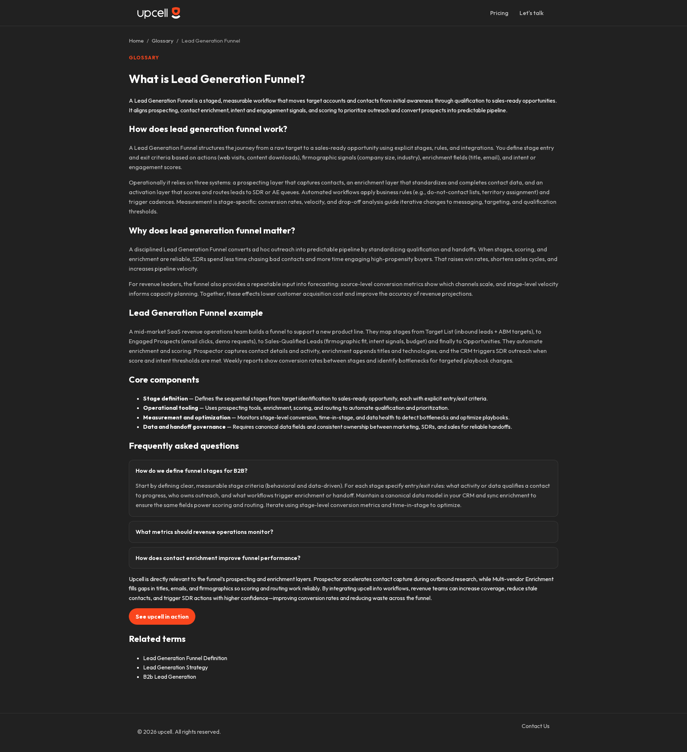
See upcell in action (162, 616)
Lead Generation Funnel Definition (185, 658)
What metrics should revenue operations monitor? (204, 531)
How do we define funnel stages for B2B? (192, 470)
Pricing (499, 12)
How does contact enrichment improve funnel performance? (218, 557)
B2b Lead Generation (169, 676)
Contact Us (536, 725)
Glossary (163, 40)
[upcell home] (158, 12)
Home (136, 40)
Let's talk (532, 12)
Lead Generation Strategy (175, 667)
